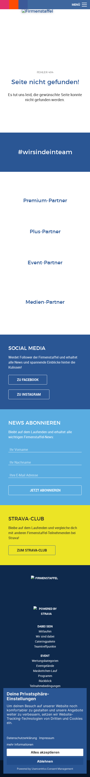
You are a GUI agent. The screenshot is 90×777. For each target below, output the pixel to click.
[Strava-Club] (13, 4)
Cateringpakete (45, 641)
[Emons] (40, 273)
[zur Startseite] (45, 28)
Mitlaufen (45, 631)
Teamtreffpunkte (45, 646)
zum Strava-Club (32, 550)
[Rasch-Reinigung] (29, 282)
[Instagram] (4, 4)
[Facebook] (23, 4)
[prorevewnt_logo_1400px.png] (66, 242)
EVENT (45, 656)
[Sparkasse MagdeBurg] (50, 211)
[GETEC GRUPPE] (24, 242)
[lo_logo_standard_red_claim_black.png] (60, 282)
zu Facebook (28, 379)
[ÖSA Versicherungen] (40, 211)
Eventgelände (45, 666)
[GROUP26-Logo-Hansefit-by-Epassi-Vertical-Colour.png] (71, 282)
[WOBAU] (34, 242)
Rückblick (45, 681)
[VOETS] (60, 211)
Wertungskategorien (45, 661)
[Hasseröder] (55, 242)
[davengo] (19, 282)
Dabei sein (45, 626)
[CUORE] (29, 273)
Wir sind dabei (45, 636)
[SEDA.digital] (19, 273)
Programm (45, 676)
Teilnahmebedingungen (45, 686)
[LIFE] (8, 273)
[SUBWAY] (45, 242)
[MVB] (81, 273)
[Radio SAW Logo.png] (45, 313)
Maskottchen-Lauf (45, 671)
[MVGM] (60, 273)
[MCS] (71, 273)
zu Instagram (29, 394)
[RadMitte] (50, 273)
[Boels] (40, 282)
